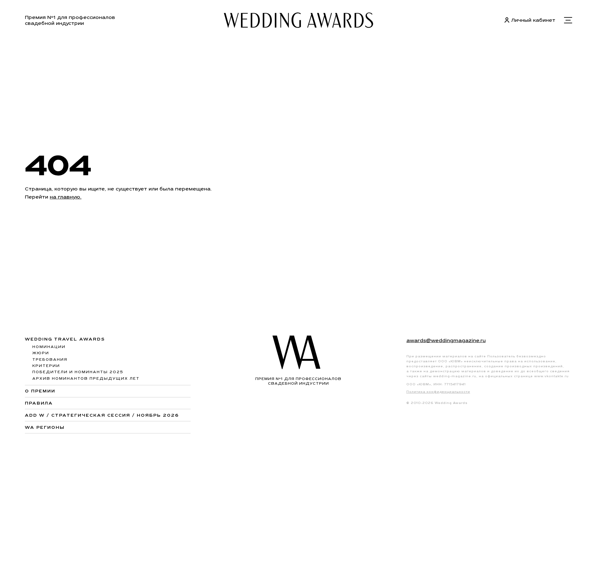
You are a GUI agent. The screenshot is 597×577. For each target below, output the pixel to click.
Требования (49, 359)
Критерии (46, 365)
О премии (40, 391)
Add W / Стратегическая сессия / (102, 415)
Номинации (49, 346)
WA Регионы (45, 427)
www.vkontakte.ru (551, 376)
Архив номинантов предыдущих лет (86, 378)
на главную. (65, 197)
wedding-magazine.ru (454, 376)
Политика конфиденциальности (438, 392)
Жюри (40, 352)
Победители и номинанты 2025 (77, 371)
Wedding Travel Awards (65, 339)
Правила (39, 403)
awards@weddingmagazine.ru (446, 340)
